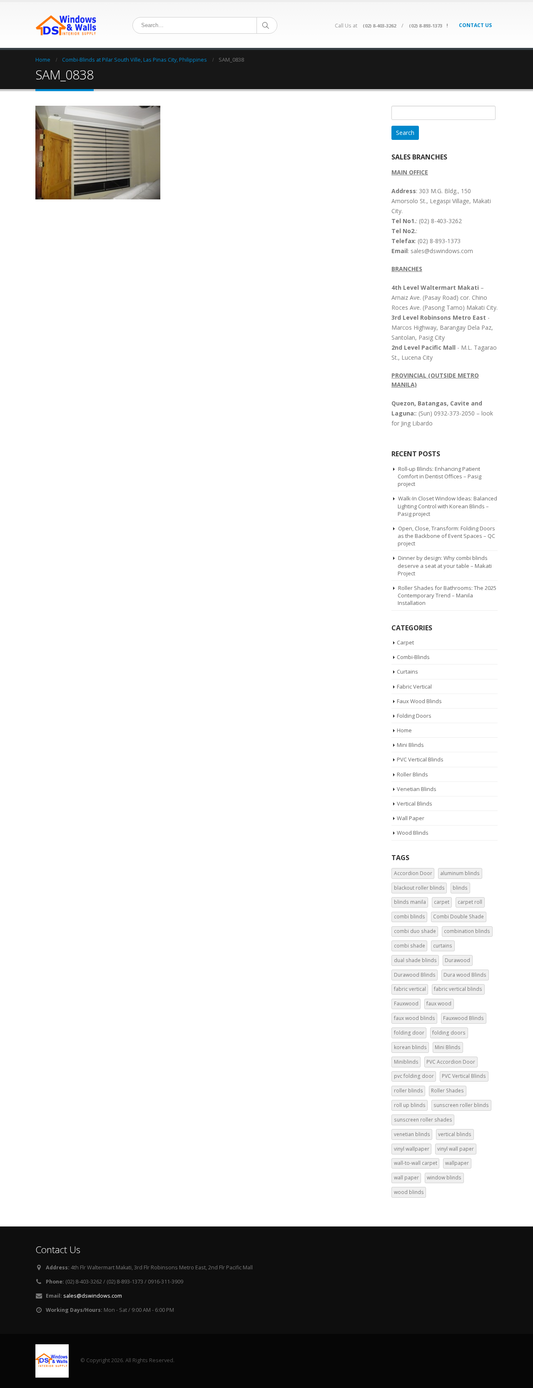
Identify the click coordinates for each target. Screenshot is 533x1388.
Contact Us (475, 25)
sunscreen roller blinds (461, 1105)
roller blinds (408, 1090)
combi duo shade (415, 931)
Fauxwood (406, 1003)
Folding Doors (414, 715)
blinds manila (410, 901)
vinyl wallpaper (411, 1148)
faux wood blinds (414, 1018)
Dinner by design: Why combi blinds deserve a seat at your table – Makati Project (445, 565)
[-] (66, 25)
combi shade (409, 945)
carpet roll (470, 901)
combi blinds (409, 916)
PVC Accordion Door (450, 1061)
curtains (442, 945)
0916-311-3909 (165, 1281)
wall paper (406, 1177)
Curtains (407, 671)
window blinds (444, 1177)
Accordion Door (413, 873)
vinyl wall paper (455, 1148)
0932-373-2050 (454, 413)
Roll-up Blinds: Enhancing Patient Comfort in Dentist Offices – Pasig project (439, 476)
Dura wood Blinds (464, 974)
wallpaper (457, 1163)
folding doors (449, 1032)
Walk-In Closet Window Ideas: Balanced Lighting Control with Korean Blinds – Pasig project (447, 506)
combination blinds (467, 931)
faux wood (438, 1003)
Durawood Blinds (415, 974)
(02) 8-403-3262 (379, 25)
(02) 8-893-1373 (425, 25)
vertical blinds (454, 1134)
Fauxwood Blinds (463, 1018)
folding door (409, 1032)
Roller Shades (447, 1090)
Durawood (457, 960)
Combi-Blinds (413, 657)
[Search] (266, 25)
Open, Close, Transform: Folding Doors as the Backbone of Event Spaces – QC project (446, 536)
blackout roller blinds (419, 887)
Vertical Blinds (414, 803)
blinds (460, 887)
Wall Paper (410, 818)
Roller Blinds (412, 774)
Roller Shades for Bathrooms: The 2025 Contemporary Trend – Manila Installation (447, 595)
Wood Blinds (412, 832)
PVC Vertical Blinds (420, 759)
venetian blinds (412, 1134)
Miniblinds (406, 1061)
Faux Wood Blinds (419, 701)
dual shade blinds (415, 960)
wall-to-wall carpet (415, 1163)
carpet (441, 901)
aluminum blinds (460, 873)
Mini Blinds (410, 745)
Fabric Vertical (414, 686)
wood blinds (409, 1192)
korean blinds (410, 1047)
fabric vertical (410, 988)
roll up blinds (410, 1105)
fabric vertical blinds (458, 988)
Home (404, 730)
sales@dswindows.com (92, 1295)
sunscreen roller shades (423, 1119)
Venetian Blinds (416, 789)
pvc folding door (414, 1076)
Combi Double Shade (458, 916)
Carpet (405, 642)
